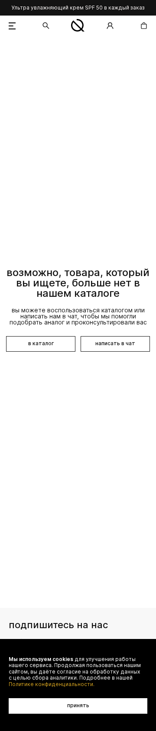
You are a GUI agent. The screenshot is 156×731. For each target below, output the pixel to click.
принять (78, 705)
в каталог (41, 343)
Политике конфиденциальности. (51, 684)
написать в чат (115, 343)
